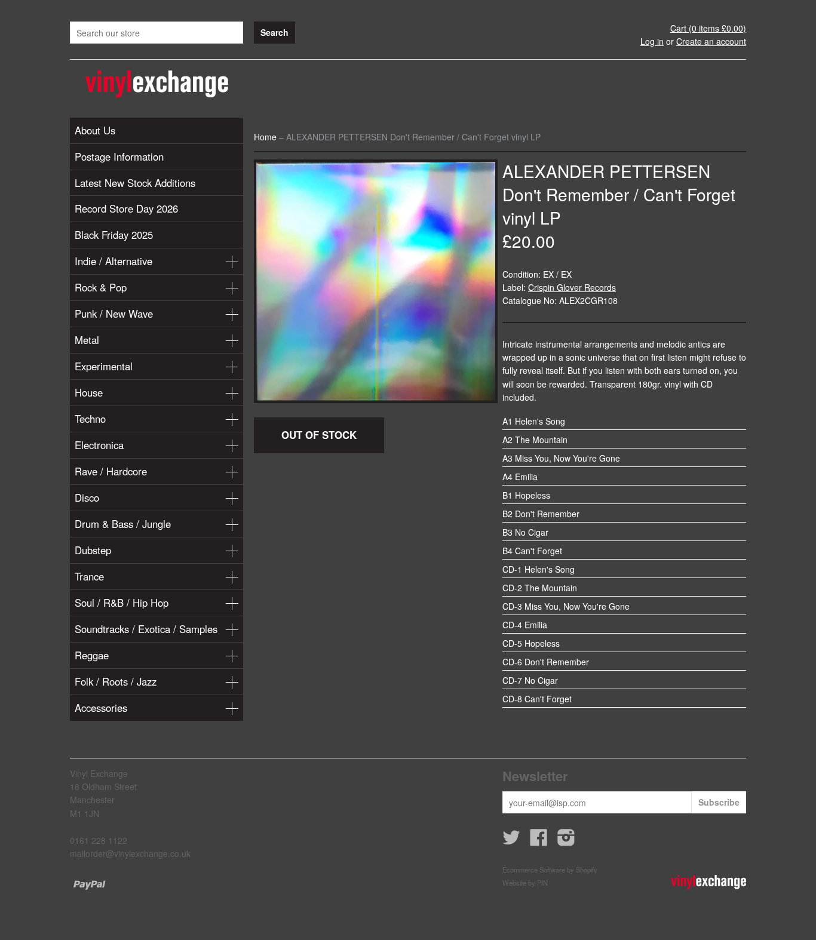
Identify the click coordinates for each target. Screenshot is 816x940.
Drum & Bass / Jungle (123, 524)
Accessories (101, 708)
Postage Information (119, 156)
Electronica (99, 445)
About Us (95, 130)
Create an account (711, 41)
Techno (90, 418)
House (89, 392)
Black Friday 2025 (114, 235)
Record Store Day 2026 (126, 208)
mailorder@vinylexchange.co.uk (130, 853)
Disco (87, 497)
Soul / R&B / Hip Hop (121, 602)
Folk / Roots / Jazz (116, 681)
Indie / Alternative (113, 261)
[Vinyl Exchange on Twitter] (511, 841)
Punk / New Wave (114, 313)
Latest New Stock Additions (135, 183)
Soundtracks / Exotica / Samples (146, 629)
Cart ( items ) (708, 28)
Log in (652, 41)
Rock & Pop (101, 287)
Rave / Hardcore (111, 471)
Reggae (92, 655)
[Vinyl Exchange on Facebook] (539, 841)
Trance (89, 576)
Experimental (104, 366)
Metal (87, 340)
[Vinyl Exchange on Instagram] (566, 841)
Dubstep (93, 550)
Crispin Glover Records (572, 287)
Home (265, 137)
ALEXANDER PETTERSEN (606, 171)
